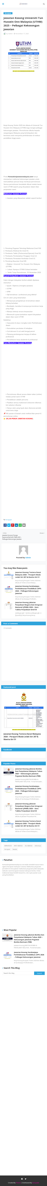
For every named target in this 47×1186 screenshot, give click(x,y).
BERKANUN (8, 846)
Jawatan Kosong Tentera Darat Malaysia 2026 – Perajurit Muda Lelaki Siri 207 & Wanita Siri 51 (28, 574)
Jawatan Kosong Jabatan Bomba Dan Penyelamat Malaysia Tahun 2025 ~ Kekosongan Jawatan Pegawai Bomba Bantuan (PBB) (28, 772)
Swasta (15, 849)
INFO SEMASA (18, 846)
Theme (18, 1183)
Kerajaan (8, 520)
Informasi (38, 846)
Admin (10, 34)
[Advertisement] (23, 97)
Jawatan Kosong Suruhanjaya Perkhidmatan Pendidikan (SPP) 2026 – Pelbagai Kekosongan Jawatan (28, 789)
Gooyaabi (35, 1183)
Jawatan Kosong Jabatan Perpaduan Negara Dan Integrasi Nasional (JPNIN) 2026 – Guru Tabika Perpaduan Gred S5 (28, 807)
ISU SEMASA (28, 846)
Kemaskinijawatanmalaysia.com (20, 177)
